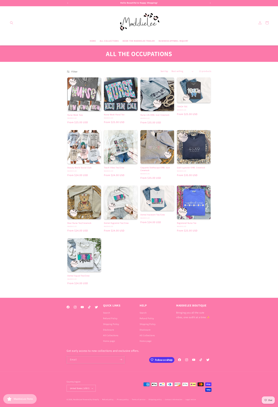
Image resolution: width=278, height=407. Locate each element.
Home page (109, 341)
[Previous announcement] (67, 3)
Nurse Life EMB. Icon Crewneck (154, 115)
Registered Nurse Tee (186, 223)
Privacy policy (123, 399)
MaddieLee (77, 399)
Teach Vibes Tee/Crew (114, 167)
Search (106, 312)
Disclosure (108, 329)
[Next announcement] (210, 3)
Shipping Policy (111, 324)
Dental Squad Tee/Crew (78, 275)
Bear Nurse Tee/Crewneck (79, 223)
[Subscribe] (120, 359)
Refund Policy (110, 318)
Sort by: (164, 71)
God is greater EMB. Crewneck (191, 167)
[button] (11, 22)
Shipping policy (155, 399)
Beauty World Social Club (79, 167)
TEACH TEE (182, 106)
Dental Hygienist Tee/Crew (116, 223)
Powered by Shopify (91, 399)
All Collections (110, 335)
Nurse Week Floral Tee (114, 114)
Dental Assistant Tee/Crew (152, 214)
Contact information (173, 399)
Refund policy (108, 399)
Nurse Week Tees (75, 115)
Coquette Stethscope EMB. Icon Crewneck (155, 169)
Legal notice (190, 399)
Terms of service (138, 399)
